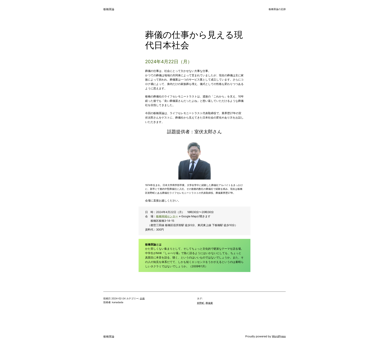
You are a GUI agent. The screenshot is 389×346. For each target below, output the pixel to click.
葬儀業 (209, 303)
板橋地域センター (167, 216)
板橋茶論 (108, 9)
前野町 (200, 303)
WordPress (279, 336)
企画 (142, 298)
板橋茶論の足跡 (277, 9)
